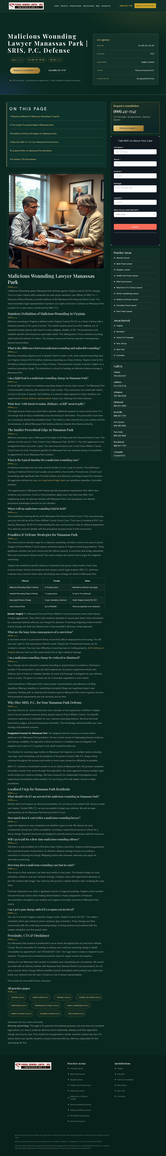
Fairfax (117, 372)
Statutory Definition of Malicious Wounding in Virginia (35, 116)
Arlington (118, 392)
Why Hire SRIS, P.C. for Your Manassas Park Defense (35, 142)
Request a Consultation (145, 6)
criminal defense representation (35, 398)
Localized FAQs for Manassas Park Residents (32, 150)
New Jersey (119, 422)
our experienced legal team (51, 480)
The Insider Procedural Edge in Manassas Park (32, 125)
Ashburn (117, 382)
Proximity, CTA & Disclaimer (24, 159)
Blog (97, 6)
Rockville (118, 412)
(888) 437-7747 (126, 6)
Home (56, 6)
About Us (64, 6)
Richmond (118, 402)
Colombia (118, 452)
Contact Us (105, 6)
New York (118, 432)
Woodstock (119, 442)
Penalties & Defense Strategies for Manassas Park (34, 133)
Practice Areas (75, 6)
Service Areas (88, 6)
